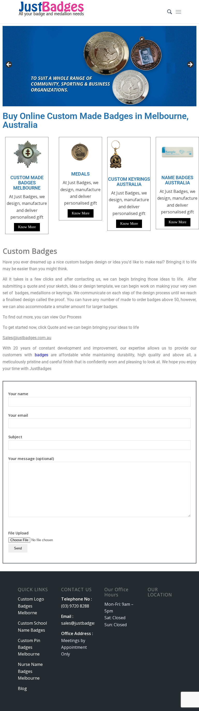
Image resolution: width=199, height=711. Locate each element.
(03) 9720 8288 (75, 606)
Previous (9, 65)
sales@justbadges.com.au (86, 623)
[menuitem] (167, 11)
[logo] (52, 11)
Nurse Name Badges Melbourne (30, 671)
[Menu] (178, 12)
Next (190, 65)
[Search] (167, 11)
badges (41, 354)
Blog (22, 688)
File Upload (18, 532)
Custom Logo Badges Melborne (31, 606)
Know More (27, 227)
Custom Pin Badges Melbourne (29, 647)
